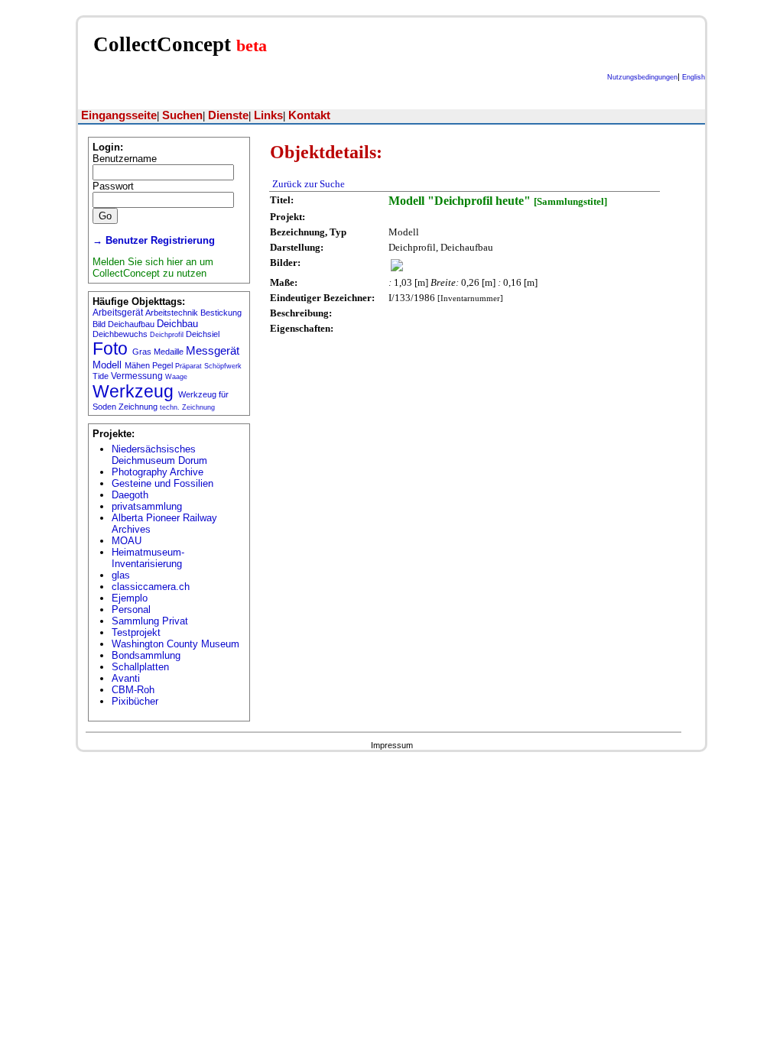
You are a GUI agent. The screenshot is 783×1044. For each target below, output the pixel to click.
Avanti (126, 678)
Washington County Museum (175, 644)
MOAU (126, 540)
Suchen (182, 115)
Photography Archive (157, 472)
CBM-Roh (133, 689)
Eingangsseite (119, 115)
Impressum (392, 745)
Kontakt (309, 115)
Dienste (228, 115)
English (693, 77)
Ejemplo (130, 598)
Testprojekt (136, 632)
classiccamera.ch (151, 586)
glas (121, 575)
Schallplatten (140, 667)
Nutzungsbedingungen (642, 77)
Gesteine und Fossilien (162, 483)
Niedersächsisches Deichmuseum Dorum (159, 454)
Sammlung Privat (150, 621)
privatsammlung (147, 506)
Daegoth (130, 495)
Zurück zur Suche (308, 184)
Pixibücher (135, 701)
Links (268, 115)
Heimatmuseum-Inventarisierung (148, 557)
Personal (131, 609)
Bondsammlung (146, 655)
